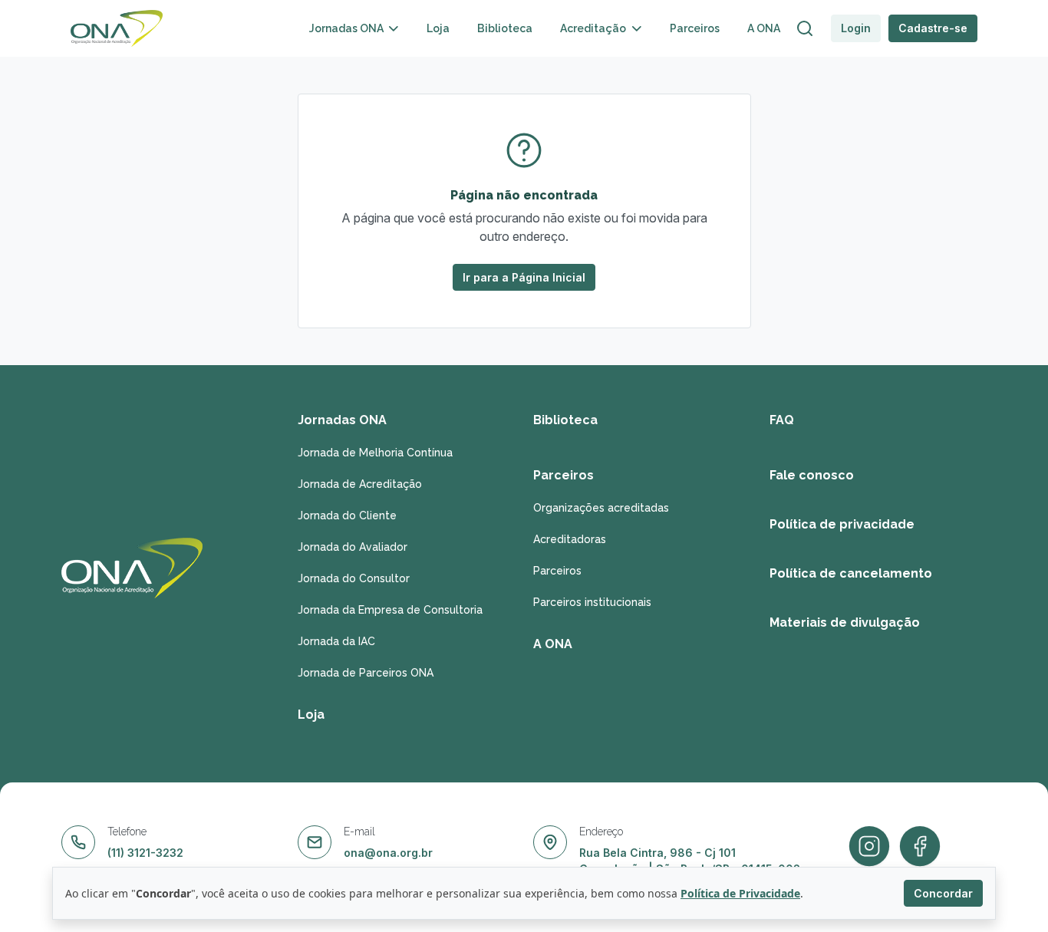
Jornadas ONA (342, 420)
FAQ (782, 420)
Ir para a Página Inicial (524, 277)
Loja (438, 28)
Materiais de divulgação (845, 622)
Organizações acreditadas (601, 508)
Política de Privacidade (740, 893)
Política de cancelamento (851, 573)
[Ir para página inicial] (117, 28)
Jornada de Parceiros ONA (365, 673)
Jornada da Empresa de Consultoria (390, 610)
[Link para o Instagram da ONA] (919, 846)
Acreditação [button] (594, 28)
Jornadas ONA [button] (347, 28)
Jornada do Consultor (354, 578)
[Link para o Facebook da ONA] (869, 846)
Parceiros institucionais (592, 602)
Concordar (943, 893)
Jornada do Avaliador (352, 547)
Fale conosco (812, 475)
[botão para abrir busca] (804, 28)
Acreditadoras (569, 539)
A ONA (763, 28)
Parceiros (695, 28)
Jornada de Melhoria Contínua (375, 452)
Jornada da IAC (336, 641)
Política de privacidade (842, 524)
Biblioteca (504, 28)
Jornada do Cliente (347, 515)
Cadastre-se (932, 28)
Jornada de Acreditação (360, 484)
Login (856, 28)
